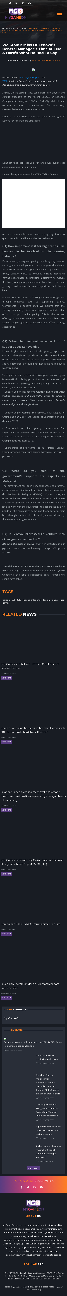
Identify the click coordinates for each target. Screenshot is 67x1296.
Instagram (35, 77)
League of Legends (36, 1273)
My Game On (12, 1018)
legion (46, 600)
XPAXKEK (14, 1273)
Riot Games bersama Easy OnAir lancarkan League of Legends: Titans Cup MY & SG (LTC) (32, 862)
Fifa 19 (49, 1273)
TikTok (5, 81)
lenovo (55, 600)
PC (25, 28)
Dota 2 (23, 1273)
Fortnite (55, 1279)
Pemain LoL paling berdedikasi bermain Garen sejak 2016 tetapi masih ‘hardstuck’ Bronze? (33, 730)
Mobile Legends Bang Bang (41, 1276)
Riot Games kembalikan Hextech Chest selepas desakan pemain (30, 666)
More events (33, 1168)
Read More (6, 678)
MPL (5, 1273)
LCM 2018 (16, 600)
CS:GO (24, 1276)
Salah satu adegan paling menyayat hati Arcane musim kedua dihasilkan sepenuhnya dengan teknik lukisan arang (33, 796)
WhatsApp (23, 77)
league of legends (32, 600)
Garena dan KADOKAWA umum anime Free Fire (30, 924)
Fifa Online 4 (13, 1276)
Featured (16, 28)
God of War (45, 1279)
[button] (59, 14)
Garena (6, 600)
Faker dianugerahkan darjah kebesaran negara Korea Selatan (30, 986)
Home (5, 28)
